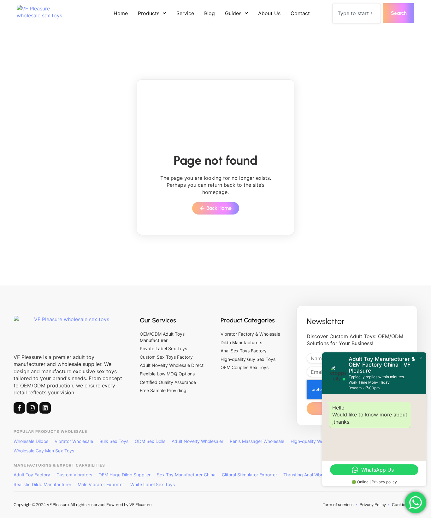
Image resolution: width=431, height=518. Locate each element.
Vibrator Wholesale (74, 441)
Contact (300, 13)
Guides (233, 13)
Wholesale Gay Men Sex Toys (44, 450)
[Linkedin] (45, 408)
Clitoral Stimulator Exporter (249, 474)
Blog (209, 13)
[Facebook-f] (19, 408)
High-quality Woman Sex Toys (321, 441)
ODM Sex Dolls (150, 441)
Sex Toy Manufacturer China (186, 474)
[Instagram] (32, 408)
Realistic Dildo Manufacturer (42, 484)
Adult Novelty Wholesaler (197, 441)
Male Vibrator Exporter (101, 484)
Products (148, 13)
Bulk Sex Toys (113, 441)
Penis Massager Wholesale (257, 441)
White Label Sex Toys (152, 484)
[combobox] (356, 13)
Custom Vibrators (74, 474)
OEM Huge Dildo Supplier (124, 474)
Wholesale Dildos (31, 441)
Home (121, 13)
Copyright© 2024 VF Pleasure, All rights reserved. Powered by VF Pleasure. (83, 504)
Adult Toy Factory (32, 474)
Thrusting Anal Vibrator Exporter (316, 474)
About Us (269, 13)
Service (185, 13)
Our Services (158, 320)
